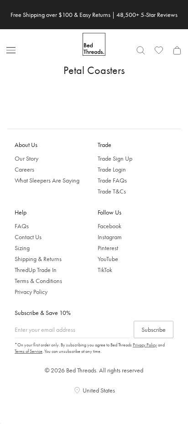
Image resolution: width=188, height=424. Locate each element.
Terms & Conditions (38, 281)
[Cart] (177, 50)
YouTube (108, 259)
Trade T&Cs (112, 191)
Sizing (22, 248)
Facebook (109, 226)
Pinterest (108, 248)
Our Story (26, 158)
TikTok (105, 270)
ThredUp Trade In (36, 270)
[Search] (140, 50)
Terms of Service (28, 351)
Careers (24, 169)
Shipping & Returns (38, 259)
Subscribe (153, 329)
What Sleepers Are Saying (47, 180)
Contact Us (28, 237)
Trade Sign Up (115, 158)
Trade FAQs (112, 180)
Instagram (110, 237)
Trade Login (112, 169)
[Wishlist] (158, 50)
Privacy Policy (31, 292)
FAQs (22, 226)
